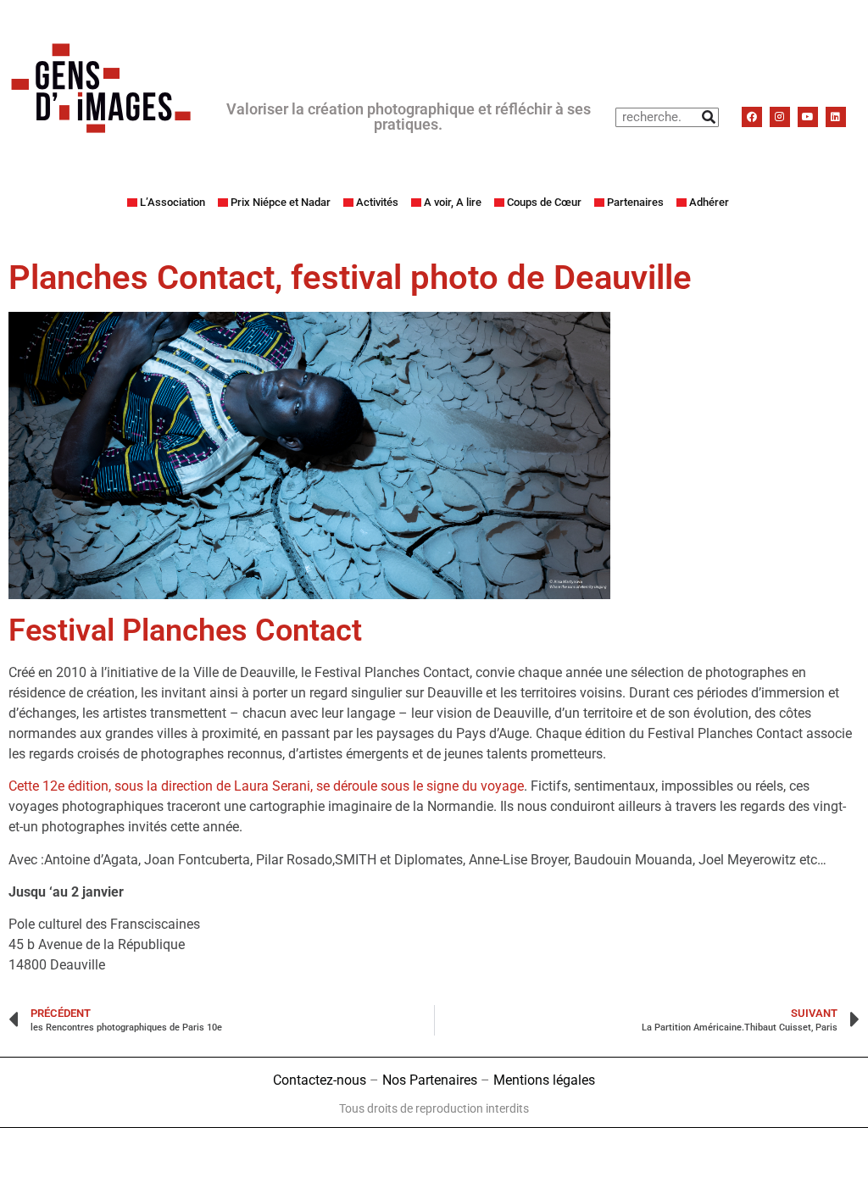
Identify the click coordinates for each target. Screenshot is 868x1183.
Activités (377, 202)
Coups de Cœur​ (544, 202)
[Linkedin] (836, 117)
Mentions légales (544, 1080)
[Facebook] (752, 117)
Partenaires (635, 202)
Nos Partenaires (429, 1080)
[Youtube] (808, 117)
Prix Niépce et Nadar (281, 202)
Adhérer (709, 202)
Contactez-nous (319, 1080)
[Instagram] (780, 117)
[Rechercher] (708, 117)
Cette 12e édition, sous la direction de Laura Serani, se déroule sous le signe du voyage (266, 786)
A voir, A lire (452, 202)
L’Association (172, 202)
